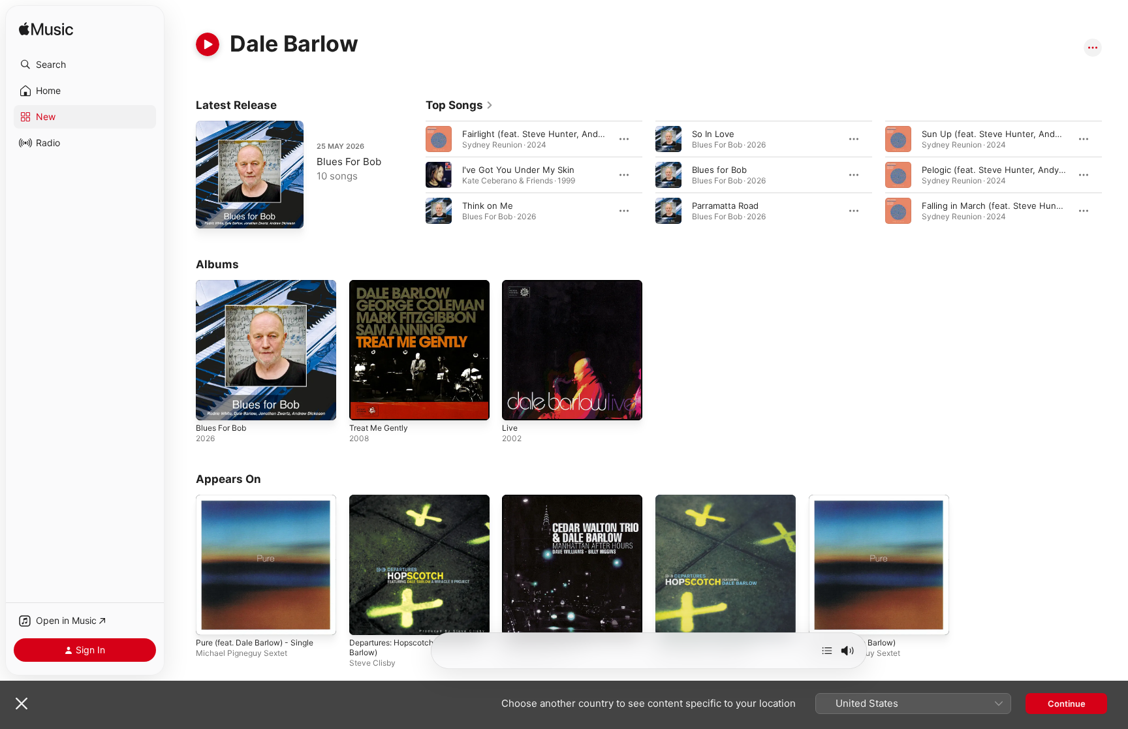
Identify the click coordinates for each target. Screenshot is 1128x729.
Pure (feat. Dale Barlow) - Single (261, 500)
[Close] (21, 703)
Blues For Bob (349, 161)
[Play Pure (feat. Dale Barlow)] (825, 618)
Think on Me (487, 205)
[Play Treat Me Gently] (365, 404)
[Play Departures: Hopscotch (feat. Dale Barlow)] (365, 618)
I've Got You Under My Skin (518, 169)
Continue (1067, 703)
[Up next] (827, 651)
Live (510, 285)
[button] (84, 65)
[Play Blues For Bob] (212, 212)
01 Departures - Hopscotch (710, 500)
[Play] (207, 44)
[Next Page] (1115, 175)
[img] (46, 29)
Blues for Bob (719, 169)
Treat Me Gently (382, 285)
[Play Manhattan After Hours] (518, 618)
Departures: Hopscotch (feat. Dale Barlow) (409, 505)
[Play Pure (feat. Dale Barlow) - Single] (212, 618)
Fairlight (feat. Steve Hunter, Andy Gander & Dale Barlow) (579, 134)
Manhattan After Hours (549, 500)
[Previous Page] (412, 175)
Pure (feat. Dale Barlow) (857, 500)
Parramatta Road (725, 205)
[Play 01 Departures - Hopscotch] (672, 618)
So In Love (713, 134)
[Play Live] (518, 404)
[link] (460, 105)
